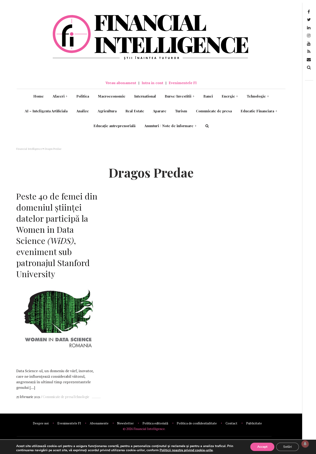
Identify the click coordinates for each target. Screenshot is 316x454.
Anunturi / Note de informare (170, 125)
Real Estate (134, 111)
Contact (231, 423)
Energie (230, 96)
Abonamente (99, 423)
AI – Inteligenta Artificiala (46, 111)
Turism (181, 111)
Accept (262, 447)
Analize (82, 111)
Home (38, 96)
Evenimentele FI (183, 82)
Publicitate (254, 423)
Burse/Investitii (180, 96)
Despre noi (41, 423)
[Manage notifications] (305, 444)
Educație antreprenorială (114, 125)
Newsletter (125, 423)
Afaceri (60, 96)
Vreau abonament (120, 82)
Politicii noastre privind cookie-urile (186, 450)
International (145, 96)
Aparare (159, 111)
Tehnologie (258, 96)
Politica (82, 96)
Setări (287, 447)
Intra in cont (152, 82)
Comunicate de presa (214, 111)
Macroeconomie (111, 96)
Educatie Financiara (259, 111)
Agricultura (107, 111)
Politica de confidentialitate (197, 423)
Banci (208, 96)
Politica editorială (155, 423)
